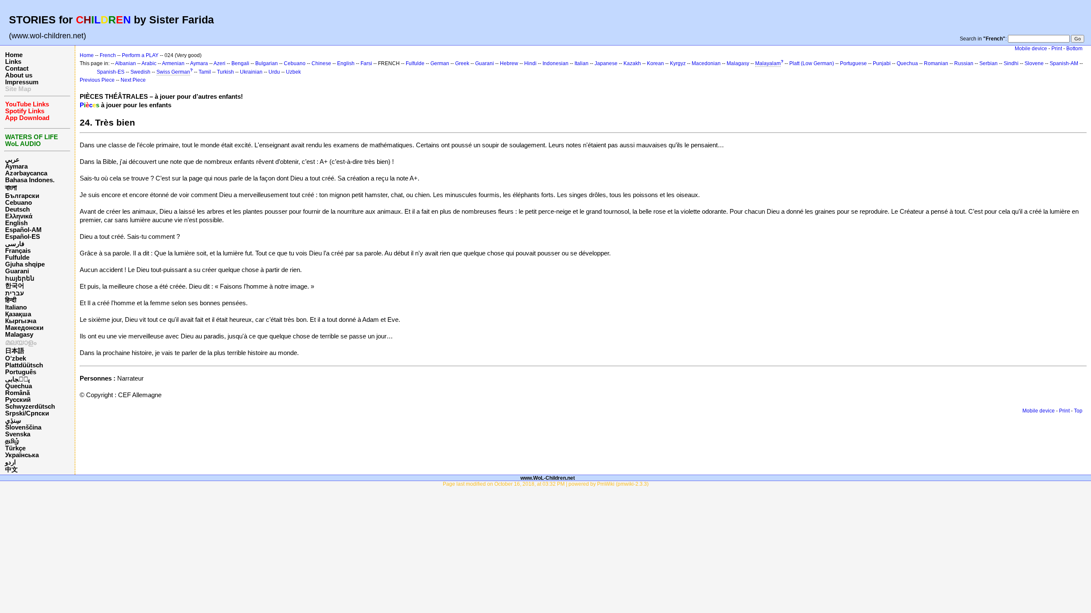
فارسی (14, 244)
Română (17, 393)
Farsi (366, 63)
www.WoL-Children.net (547, 478)
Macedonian (706, 63)
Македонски (24, 327)
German (439, 63)
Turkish (225, 72)
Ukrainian (251, 72)
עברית (14, 293)
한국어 (14, 285)
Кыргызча (20, 321)
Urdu (274, 72)
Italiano (16, 307)
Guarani (17, 271)
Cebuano (18, 202)
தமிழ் (12, 441)
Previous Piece (97, 80)
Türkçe (15, 448)
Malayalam (768, 63)
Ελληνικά (18, 216)
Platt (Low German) (811, 63)
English (16, 223)
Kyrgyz (678, 63)
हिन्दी (10, 300)
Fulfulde (17, 257)
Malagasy (19, 334)
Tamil (205, 72)
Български (22, 195)
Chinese (321, 63)
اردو (10, 462)
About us (18, 75)
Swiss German (173, 72)
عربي (12, 159)
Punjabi (882, 63)
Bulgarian (266, 63)
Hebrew (509, 63)
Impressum (21, 82)
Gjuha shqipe (25, 264)
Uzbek (293, 72)
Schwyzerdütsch (30, 406)
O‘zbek (15, 358)
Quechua (18, 386)
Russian (963, 63)
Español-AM (23, 229)
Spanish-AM (1064, 63)
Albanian (125, 63)
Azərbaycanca (26, 173)
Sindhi (1011, 63)
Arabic (148, 63)
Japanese (606, 63)
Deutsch (17, 209)
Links (13, 61)
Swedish (140, 72)
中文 (11, 469)
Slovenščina (23, 427)
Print (1056, 49)
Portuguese (853, 63)
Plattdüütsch (24, 365)
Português (20, 372)
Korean (655, 63)
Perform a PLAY (140, 55)
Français (18, 250)
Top (1078, 411)
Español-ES (22, 236)
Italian (581, 63)
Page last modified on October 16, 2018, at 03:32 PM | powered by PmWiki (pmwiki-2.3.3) (546, 484)
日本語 (14, 350)
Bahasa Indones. (30, 180)
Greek (462, 63)
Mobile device (1031, 49)
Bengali (240, 63)
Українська (22, 455)
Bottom (1074, 49)
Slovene (1034, 63)
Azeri (219, 63)
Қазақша (18, 314)
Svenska (17, 434)
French (108, 55)
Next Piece (133, 80)
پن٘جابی (17, 379)
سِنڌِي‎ (13, 420)
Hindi (530, 63)
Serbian (988, 63)
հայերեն (20, 278)
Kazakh (632, 63)
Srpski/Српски (27, 413)
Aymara (16, 166)
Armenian (173, 63)
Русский (18, 399)
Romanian (936, 63)
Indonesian (556, 63)
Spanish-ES (110, 72)
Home (14, 55)
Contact (17, 68)
